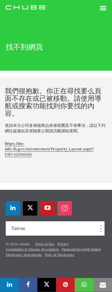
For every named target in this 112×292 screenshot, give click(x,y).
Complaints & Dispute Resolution (32, 249)
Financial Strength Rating (81, 249)
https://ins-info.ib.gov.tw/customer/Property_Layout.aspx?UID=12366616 (49, 149)
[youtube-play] (47, 208)
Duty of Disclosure (59, 255)
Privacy (63, 244)
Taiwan (18, 228)
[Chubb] (26, 7)
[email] (102, 285)
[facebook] (28, 285)
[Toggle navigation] (103, 8)
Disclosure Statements (24, 255)
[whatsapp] (84, 285)
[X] (30, 208)
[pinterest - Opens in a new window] (65, 285)
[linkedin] (13, 208)
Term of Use (45, 244)
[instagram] (64, 208)
